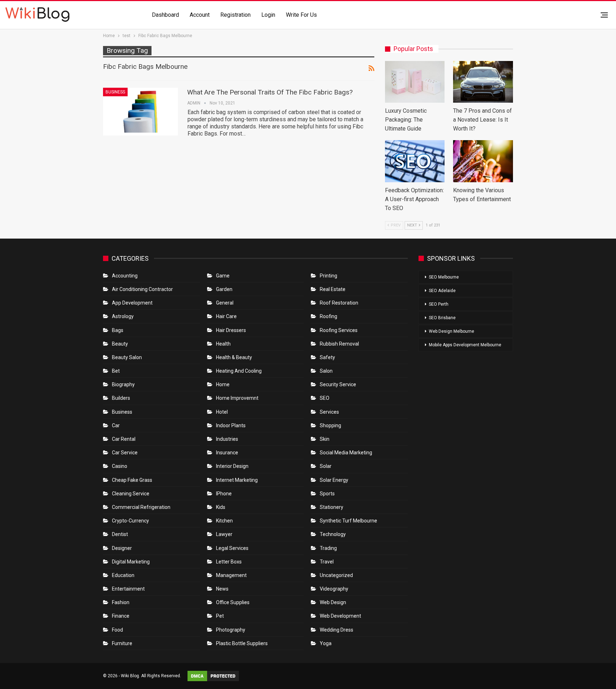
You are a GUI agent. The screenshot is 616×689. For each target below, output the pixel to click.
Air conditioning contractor (142, 289)
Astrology (123, 316)
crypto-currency (130, 521)
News (222, 589)
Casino (119, 466)
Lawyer (224, 534)
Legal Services (232, 548)
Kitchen (224, 521)
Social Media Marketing (346, 452)
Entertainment (128, 589)
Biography (123, 384)
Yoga (326, 643)
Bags (117, 330)
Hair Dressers (231, 330)
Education (123, 575)
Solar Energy (334, 480)
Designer (122, 548)
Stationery (331, 507)
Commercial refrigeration (141, 507)
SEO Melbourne (444, 277)
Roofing (328, 316)
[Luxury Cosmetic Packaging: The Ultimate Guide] (415, 82)
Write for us (301, 14)
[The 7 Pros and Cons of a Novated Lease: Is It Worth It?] (483, 82)
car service (125, 452)
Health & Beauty (234, 357)
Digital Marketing (131, 562)
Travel (327, 562)
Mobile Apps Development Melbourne (465, 344)
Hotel (222, 412)
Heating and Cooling (239, 371)
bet (116, 371)
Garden (224, 289)
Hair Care (226, 316)
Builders (121, 398)
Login (268, 14)
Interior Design (232, 466)
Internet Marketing (237, 480)
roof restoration (339, 303)
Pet (220, 616)
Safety (327, 357)
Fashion (120, 602)
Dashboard (165, 14)
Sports (327, 493)
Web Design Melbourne (451, 331)
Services (329, 412)
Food (117, 630)
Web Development (340, 616)
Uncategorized (336, 575)
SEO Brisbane (442, 317)
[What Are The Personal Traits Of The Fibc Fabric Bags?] (140, 112)
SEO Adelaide (442, 290)
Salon (326, 371)
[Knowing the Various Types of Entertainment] (483, 161)
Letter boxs (229, 562)
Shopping (330, 425)
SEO (324, 398)
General (224, 303)
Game (223, 276)
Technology (333, 534)
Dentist (120, 534)
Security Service (338, 384)
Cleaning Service (130, 493)
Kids (220, 507)
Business (115, 92)
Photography (230, 630)
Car (116, 425)
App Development (132, 303)
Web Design (333, 602)
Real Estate (332, 289)
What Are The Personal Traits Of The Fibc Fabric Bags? (270, 92)
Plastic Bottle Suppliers (242, 643)
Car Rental (123, 439)
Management (231, 575)
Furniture (122, 643)
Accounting (125, 276)
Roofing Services (339, 330)
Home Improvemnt (237, 398)
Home (223, 384)
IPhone (224, 493)
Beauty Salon (127, 357)
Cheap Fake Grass (132, 480)
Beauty (120, 344)
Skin (324, 439)
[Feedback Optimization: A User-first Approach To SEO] (415, 161)
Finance (120, 616)
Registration (235, 14)
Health (223, 344)
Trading (328, 548)
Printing (328, 276)
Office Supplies (233, 602)
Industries (227, 439)
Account (200, 14)
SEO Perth (438, 304)
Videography (334, 589)
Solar (326, 466)
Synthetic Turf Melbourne (348, 521)
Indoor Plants (231, 425)
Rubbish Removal (339, 344)
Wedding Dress (337, 630)
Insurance (227, 452)
